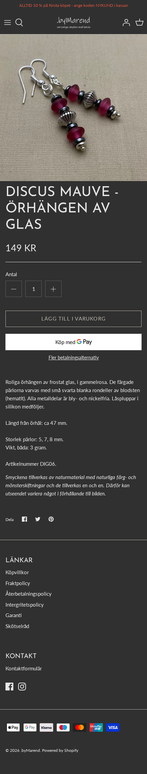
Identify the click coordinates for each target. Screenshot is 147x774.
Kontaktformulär (23, 668)
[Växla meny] (7, 22)
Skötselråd (17, 626)
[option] (73, 107)
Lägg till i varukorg (73, 318)
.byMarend (30, 750)
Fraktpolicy (17, 583)
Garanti (13, 615)
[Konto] (124, 22)
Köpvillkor (17, 572)
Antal (11, 274)
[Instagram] (22, 686)
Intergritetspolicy (24, 604)
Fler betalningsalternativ (74, 357)
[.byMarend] (73, 23)
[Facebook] (9, 686)
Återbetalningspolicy (28, 594)
